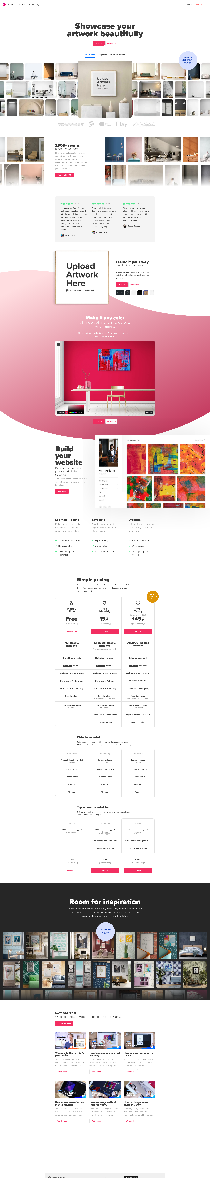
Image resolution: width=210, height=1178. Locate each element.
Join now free (71, 631)
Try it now (98, 43)
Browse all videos (64, 1023)
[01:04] (104, 1048)
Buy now (104, 631)
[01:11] (104, 1097)
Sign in (189, 5)
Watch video (62, 1072)
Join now (198, 5)
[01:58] (139, 1097)
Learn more (61, 491)
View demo (111, 43)
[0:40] (139, 1048)
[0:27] (70, 1097)
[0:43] (70, 1048)
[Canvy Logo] (3, 4)
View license (71, 708)
